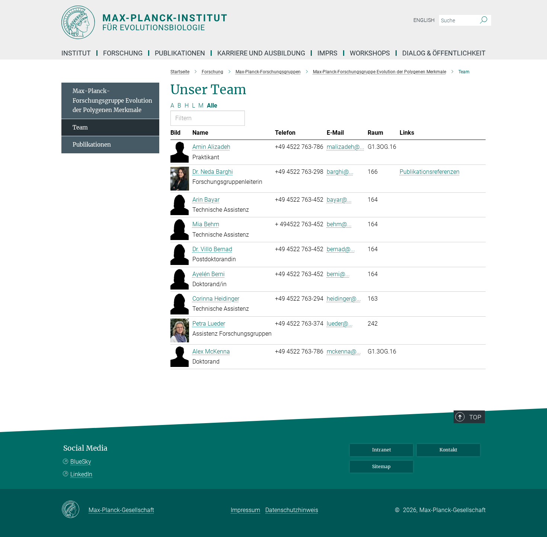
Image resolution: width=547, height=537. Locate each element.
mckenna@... (344, 351)
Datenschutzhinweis (291, 510)
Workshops (370, 53)
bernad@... (341, 249)
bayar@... (339, 199)
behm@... (339, 224)
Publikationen (92, 144)
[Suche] (483, 20)
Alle (212, 105)
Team (80, 127)
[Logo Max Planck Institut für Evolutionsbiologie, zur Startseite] (200, 22)
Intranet (381, 450)
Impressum (245, 510)
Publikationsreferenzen (430, 171)
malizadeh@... (345, 146)
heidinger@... (344, 298)
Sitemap (381, 466)
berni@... (338, 274)
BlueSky (80, 461)
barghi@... (340, 171)
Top (475, 417)
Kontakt (448, 450)
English (424, 20)
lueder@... (340, 323)
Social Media (85, 448)
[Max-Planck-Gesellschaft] (75, 510)
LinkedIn (81, 474)
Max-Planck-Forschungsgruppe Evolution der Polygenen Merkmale (112, 100)
